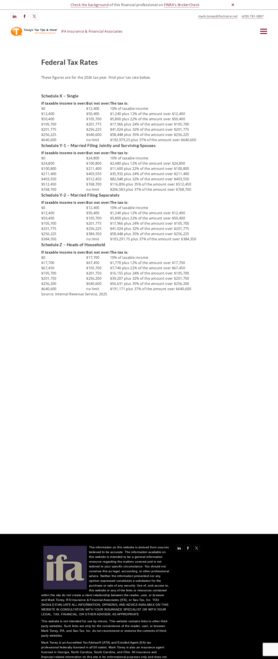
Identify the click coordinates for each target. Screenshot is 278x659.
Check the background (90, 4)
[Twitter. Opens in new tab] (34, 16)
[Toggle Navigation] (263, 31)
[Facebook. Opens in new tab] (24, 16)
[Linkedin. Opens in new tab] (14, 16)
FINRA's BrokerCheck (181, 4)
